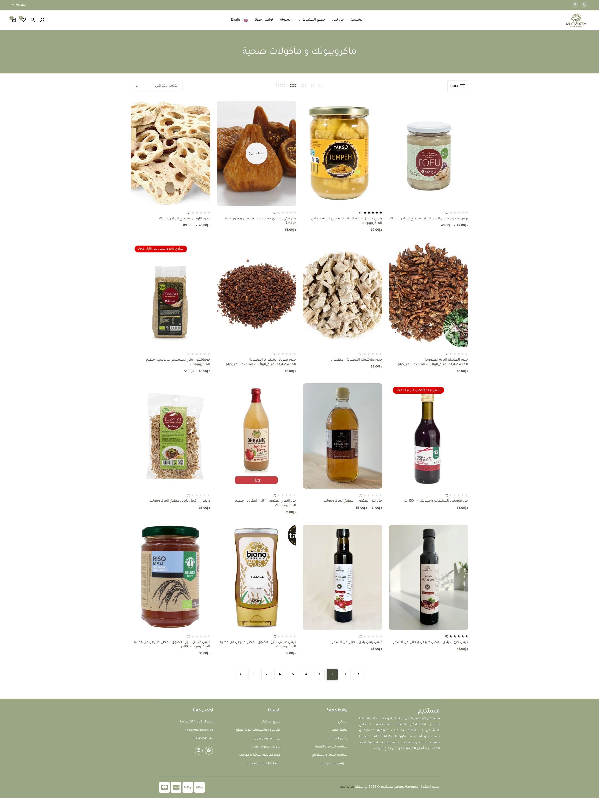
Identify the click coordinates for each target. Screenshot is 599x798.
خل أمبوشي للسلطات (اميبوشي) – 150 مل (435, 501)
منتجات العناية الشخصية (263, 763)
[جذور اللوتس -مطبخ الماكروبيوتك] (170, 153)
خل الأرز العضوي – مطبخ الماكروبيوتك (352, 501)
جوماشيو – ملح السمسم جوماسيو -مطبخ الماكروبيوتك (178, 362)
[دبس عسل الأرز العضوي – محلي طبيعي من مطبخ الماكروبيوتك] (256, 577)
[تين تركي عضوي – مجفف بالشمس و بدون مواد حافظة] (256, 153)
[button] (23, 20)
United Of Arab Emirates (196, 722)
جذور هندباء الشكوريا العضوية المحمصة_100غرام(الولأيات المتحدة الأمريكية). (260, 362)
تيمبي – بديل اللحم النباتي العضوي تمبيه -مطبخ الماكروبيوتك (346, 221)
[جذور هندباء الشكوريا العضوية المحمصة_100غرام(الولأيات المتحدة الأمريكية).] (256, 294)
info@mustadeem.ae (199, 730)
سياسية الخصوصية (334, 763)
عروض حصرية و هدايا (266, 747)
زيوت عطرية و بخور (268, 738)
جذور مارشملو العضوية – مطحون (356, 360)
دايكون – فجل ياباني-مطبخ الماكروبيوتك (179, 501)
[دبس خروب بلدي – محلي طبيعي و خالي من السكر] (428, 577)
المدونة (285, 20)
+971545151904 (203, 738)
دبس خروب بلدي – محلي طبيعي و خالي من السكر (430, 642)
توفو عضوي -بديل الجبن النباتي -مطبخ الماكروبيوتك (429, 219)
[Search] (42, 20)
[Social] (209, 750)
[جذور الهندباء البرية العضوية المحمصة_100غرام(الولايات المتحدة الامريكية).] (428, 294)
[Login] (32, 20)
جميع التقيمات (337, 738)
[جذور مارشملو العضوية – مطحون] (342, 294)
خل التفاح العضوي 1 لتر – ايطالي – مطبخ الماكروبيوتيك (265, 503)
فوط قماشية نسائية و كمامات (259, 755)
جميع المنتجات (313, 20)
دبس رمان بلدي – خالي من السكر (357, 642)
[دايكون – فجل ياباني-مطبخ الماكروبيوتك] (170, 436)
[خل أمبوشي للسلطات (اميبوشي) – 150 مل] (428, 436)
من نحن (338, 20)
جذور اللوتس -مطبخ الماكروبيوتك (184, 219)
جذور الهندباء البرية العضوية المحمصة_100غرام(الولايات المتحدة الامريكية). (432, 362)
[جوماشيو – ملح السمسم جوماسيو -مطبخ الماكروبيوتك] (170, 294)
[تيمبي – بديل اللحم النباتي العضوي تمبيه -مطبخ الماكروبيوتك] (342, 153)
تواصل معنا (264, 20)
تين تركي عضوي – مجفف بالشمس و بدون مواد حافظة (260, 221)
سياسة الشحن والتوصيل (330, 747)
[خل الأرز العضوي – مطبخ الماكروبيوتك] (342, 436)
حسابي (342, 722)
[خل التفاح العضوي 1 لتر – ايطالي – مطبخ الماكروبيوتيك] (256, 436)
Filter (454, 86)
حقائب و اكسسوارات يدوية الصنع (258, 730)
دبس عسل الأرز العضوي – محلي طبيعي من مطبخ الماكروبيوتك (257, 645)
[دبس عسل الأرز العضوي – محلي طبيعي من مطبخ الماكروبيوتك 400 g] (170, 577)
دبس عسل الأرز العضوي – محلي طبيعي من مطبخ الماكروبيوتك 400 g (172, 645)
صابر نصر (347, 787)
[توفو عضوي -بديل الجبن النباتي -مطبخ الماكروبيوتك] (428, 153)
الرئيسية (357, 20)
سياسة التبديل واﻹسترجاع (329, 755)
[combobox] (157, 86)
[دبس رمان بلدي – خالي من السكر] (342, 577)
